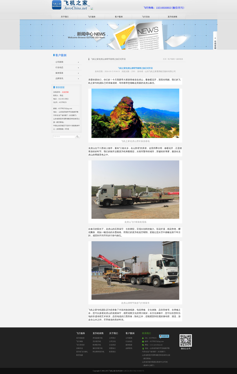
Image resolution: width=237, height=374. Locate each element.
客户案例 (119, 17)
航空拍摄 (79, 355)
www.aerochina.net (156, 345)
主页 (164, 59)
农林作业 (79, 348)
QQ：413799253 (150, 338)
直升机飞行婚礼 (82, 352)
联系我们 (112, 352)
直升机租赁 (80, 338)
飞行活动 (146, 17)
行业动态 (59, 67)
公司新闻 (59, 62)
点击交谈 (164, 337)
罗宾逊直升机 (98, 338)
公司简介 (112, 338)
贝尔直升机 (97, 341)
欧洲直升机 (97, 345)
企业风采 (112, 345)
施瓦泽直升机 (98, 348)
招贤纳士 (112, 348)
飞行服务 (92, 17)
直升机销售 (172, 17)
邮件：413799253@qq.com (154, 341)
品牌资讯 (59, 78)
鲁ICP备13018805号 (137, 371)
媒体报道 (59, 73)
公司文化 (112, 341)
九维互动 (126, 371)
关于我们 (65, 17)
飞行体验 (79, 341)
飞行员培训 (80, 345)
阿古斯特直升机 (98, 352)
